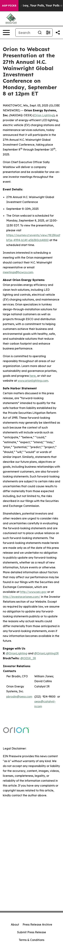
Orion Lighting (43, 115)
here (33, 375)
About (15, 924)
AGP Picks (9, 5)
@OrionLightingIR (46, 653)
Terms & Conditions (31, 940)
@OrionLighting (16, 653)
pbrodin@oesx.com (19, 696)
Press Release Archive (37, 924)
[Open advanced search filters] (48, 32)
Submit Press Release (31, 932)
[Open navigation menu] (6, 32)
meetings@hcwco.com (18, 272)
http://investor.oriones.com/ (21, 596)
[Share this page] (57, 32)
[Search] (40, 32)
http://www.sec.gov (33, 592)
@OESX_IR (28, 658)
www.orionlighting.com (33, 380)
